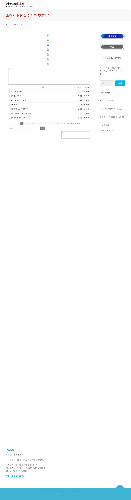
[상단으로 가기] (120, 488)
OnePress (68, 494)
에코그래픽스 (15, 3)
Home (8, 24)
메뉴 (122, 5)
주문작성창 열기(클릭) (15, 475)
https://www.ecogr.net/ (109, 130)
